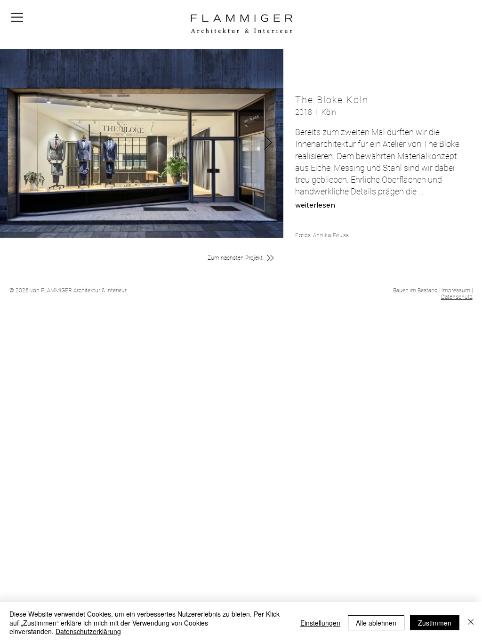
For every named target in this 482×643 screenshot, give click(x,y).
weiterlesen (315, 204)
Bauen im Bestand (415, 290)
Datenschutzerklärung (88, 631)
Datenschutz (457, 297)
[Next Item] (268, 144)
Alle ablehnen (376, 622)
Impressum (456, 290)
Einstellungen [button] (320, 622)
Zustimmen (434, 622)
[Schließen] (470, 622)
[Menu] (17, 17)
